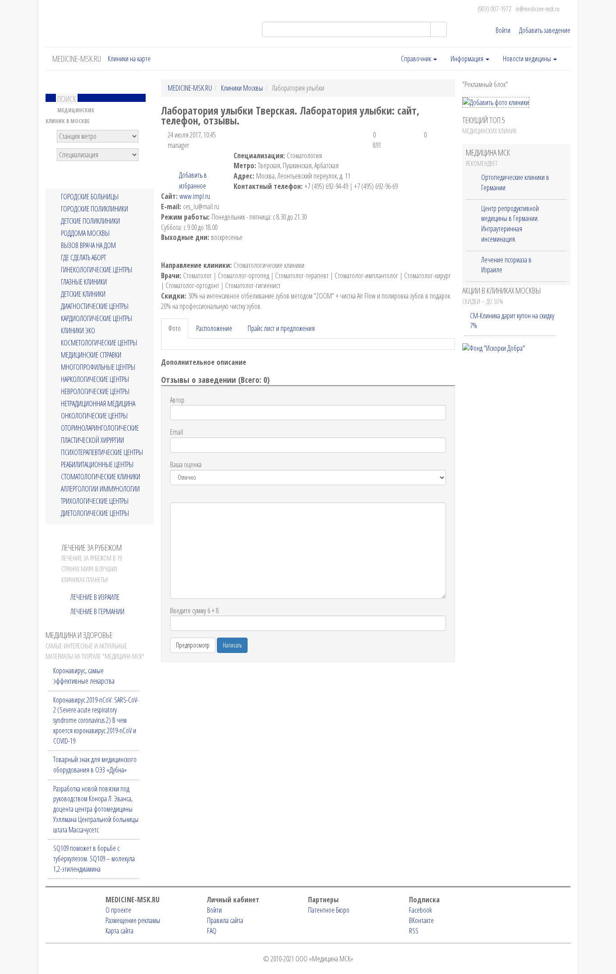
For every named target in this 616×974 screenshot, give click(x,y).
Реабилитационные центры (97, 464)
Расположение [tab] (214, 328)
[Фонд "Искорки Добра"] (493, 348)
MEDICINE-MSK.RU (76, 58)
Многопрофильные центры (98, 367)
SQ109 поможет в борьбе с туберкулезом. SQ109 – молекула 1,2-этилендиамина (94, 858)
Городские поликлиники (94, 209)
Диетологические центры (95, 513)
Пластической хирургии (92, 440)
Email (176, 432)
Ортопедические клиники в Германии (515, 182)
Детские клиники (83, 294)
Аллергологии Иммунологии (100, 489)
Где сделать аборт (83, 257)
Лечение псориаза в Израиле (506, 265)
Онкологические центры (94, 416)
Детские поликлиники (90, 221)
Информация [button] (468, 59)
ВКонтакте (421, 920)
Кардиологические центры (96, 318)
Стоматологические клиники (100, 477)
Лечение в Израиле (95, 597)
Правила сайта (225, 920)
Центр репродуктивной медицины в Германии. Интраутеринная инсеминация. (510, 223)
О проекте (118, 910)
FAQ (211, 931)
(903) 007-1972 (494, 9)
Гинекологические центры (96, 270)
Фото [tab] (174, 328)
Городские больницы (90, 197)
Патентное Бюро (328, 910)
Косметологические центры (99, 343)
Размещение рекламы (133, 920)
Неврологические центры (95, 391)
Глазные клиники (84, 282)
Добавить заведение (544, 30)
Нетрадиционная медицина (98, 404)
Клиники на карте (129, 59)
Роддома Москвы (85, 233)
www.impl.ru (194, 196)
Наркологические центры (95, 379)
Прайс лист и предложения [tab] (281, 328)
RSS (413, 931)
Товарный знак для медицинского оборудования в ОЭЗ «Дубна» (95, 764)
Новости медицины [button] (527, 59)
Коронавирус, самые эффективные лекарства (84, 676)
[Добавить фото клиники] (495, 102)
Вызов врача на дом (88, 245)
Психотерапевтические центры (102, 452)
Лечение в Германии (97, 611)
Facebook (420, 910)
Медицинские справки (91, 355)
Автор (177, 400)
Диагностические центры (95, 306)
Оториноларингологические (100, 428)
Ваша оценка (186, 464)
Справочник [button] (416, 59)
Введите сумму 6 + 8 (194, 611)
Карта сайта (119, 931)
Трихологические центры (95, 501)
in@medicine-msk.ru (537, 9)
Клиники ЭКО (78, 330)
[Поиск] (438, 29)
